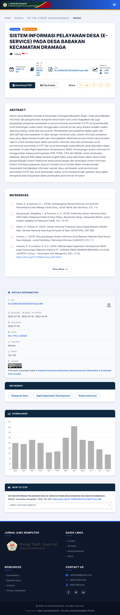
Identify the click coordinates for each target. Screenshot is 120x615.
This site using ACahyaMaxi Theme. (78, 610)
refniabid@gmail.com (81, 575)
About (71, 556)
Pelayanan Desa (19, 395)
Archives (19, 18)
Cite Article (48, 85)
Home (8, 18)
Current (71, 541)
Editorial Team (14, 580)
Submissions (13, 575)
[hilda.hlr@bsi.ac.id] (27, 53)
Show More (58, 269)
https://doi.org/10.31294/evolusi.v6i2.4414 (38, 257)
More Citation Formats (23, 505)
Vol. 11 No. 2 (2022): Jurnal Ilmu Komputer (48, 18)
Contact (11, 585)
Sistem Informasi (88, 395)
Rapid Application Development (53, 395)
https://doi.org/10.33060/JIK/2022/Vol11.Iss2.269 (76, 499)
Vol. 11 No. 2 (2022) (17, 336)
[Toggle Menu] (114, 5)
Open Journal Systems (48, 610)
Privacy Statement (16, 590)
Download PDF (23, 85)
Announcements (76, 551)
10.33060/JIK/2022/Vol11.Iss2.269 (71, 70)
